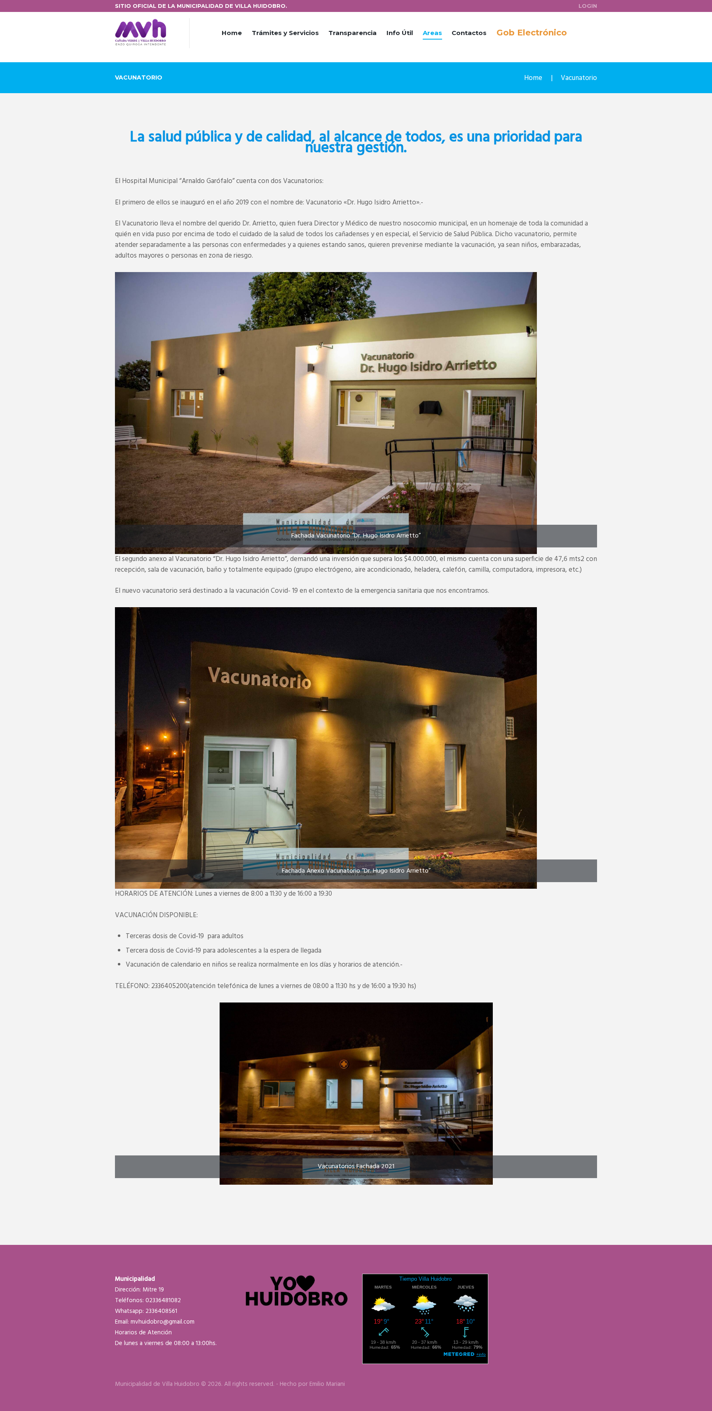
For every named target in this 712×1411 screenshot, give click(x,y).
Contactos (469, 33)
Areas (432, 33)
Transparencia (352, 33)
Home (232, 33)
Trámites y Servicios (285, 33)
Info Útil (399, 33)
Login (587, 5)
